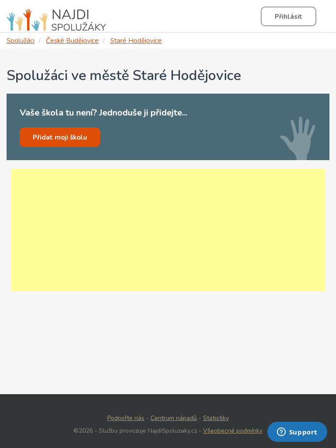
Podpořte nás (125, 418)
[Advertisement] (168, 230)
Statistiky (216, 418)
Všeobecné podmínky (232, 431)
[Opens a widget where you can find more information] (297, 433)
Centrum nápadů (173, 418)
